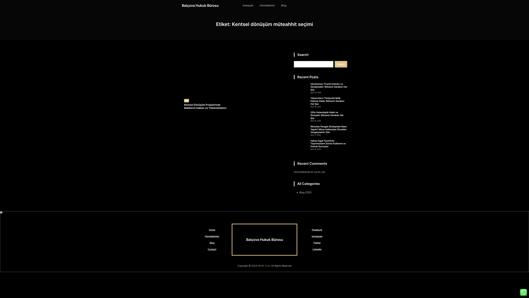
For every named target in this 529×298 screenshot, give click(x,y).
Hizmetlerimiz (212, 236)
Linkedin (317, 249)
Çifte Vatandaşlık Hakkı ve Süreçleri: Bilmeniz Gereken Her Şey (327, 115)
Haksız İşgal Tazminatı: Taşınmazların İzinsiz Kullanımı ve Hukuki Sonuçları (328, 143)
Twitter (317, 242)
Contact (212, 249)
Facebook (317, 229)
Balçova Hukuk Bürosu (200, 5)
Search (341, 64)
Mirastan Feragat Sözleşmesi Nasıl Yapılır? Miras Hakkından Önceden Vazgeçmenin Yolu (329, 129)
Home (212, 229)
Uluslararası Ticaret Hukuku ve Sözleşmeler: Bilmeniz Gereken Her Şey (329, 87)
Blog (186, 101)
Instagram (317, 236)
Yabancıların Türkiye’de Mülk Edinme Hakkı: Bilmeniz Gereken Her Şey (327, 101)
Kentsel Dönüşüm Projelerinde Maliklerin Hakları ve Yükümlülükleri (205, 106)
